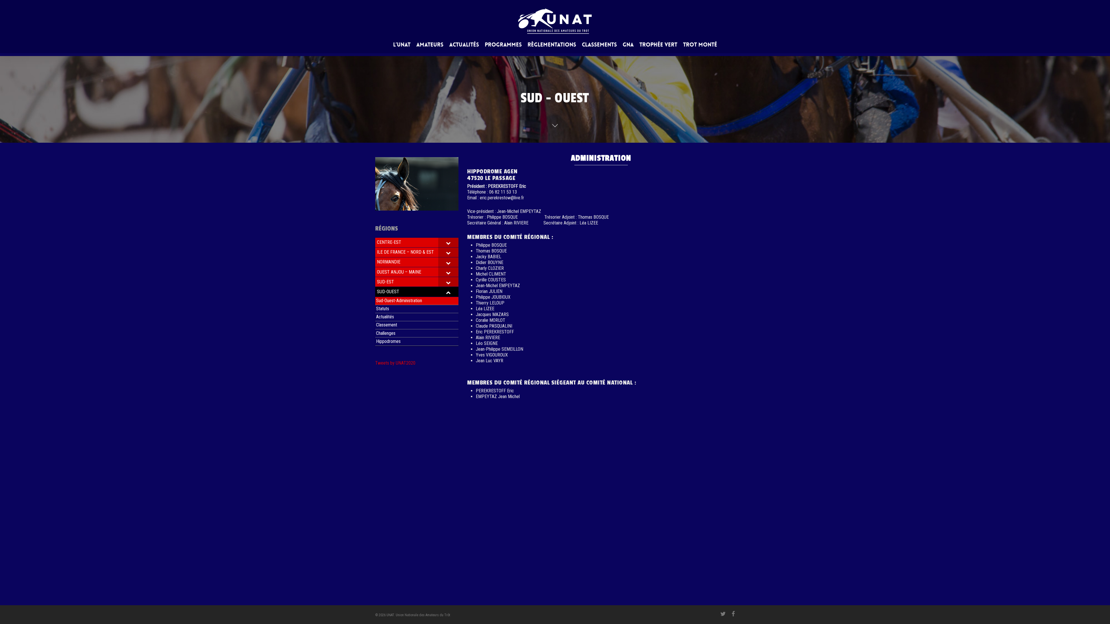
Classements (599, 45)
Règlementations (552, 45)
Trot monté (700, 45)
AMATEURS (429, 45)
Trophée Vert (658, 45)
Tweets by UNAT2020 (395, 363)
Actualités (464, 45)
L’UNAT (401, 45)
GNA (628, 45)
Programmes (503, 45)
